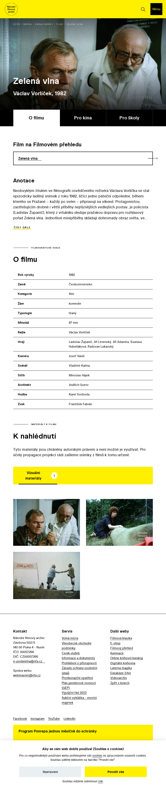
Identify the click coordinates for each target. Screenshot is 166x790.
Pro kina (83, 118)
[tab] (38, 475)
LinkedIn (69, 718)
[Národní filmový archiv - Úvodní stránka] (11, 9)
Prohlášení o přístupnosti (79, 663)
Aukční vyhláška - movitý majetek (79, 700)
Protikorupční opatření (77, 678)
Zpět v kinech (119, 683)
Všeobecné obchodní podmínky (76, 645)
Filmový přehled (121, 648)
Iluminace (117, 653)
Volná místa (70, 638)
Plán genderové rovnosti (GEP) (79, 685)
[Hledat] (143, 9)
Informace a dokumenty (78, 658)
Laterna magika (121, 668)
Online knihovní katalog (126, 658)
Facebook (20, 718)
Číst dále (22, 227)
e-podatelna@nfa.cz (27, 661)
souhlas (97, 755)
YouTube (54, 718)
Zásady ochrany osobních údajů (79, 670)
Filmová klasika (121, 638)
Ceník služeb (71, 653)
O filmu (36, 118)
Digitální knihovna (122, 663)
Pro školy (129, 118)
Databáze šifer (120, 673)
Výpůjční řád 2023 (74, 692)
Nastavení (50, 772)
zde (100, 781)
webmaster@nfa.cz (26, 675)
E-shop (115, 643)
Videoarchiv (118, 678)
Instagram (38, 718)
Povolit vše (115, 772)
